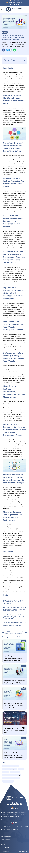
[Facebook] (10, 4)
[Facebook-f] (8, 803)
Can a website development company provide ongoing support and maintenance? (13, 623)
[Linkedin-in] (11, 803)
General (23, 641)
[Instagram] (17, 4)
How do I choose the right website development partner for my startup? (13, 616)
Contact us (19, 591)
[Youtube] (19, 4)
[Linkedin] (12, 4)
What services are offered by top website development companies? (13, 601)
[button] (2, 9)
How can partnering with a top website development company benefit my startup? (14, 609)
